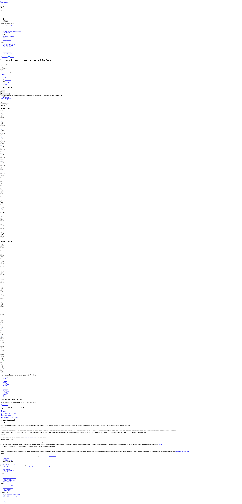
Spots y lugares (6, 26)
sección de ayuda (161, 444)
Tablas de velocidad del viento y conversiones (12, 31)
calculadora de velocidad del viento (182, 451)
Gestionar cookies (6, 47)
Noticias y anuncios (7, 46)
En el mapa (3, 74)
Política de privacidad (7, 53)
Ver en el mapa (5, 57)
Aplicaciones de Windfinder (8, 36)
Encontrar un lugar (5, 405)
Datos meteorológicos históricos (9, 44)
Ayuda (6, 19)
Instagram (18, 495)
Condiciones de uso (7, 52)
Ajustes (6, 21)
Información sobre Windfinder (9, 38)
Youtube (18, 496)
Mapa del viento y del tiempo (9, 25)
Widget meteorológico (7, 32)
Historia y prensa (6, 37)
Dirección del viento (5, 97)
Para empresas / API (7, 40)
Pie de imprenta (6, 54)
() (6, 98)
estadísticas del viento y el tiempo (31, 437)
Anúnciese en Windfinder (8, 45)
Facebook (12, 57)
